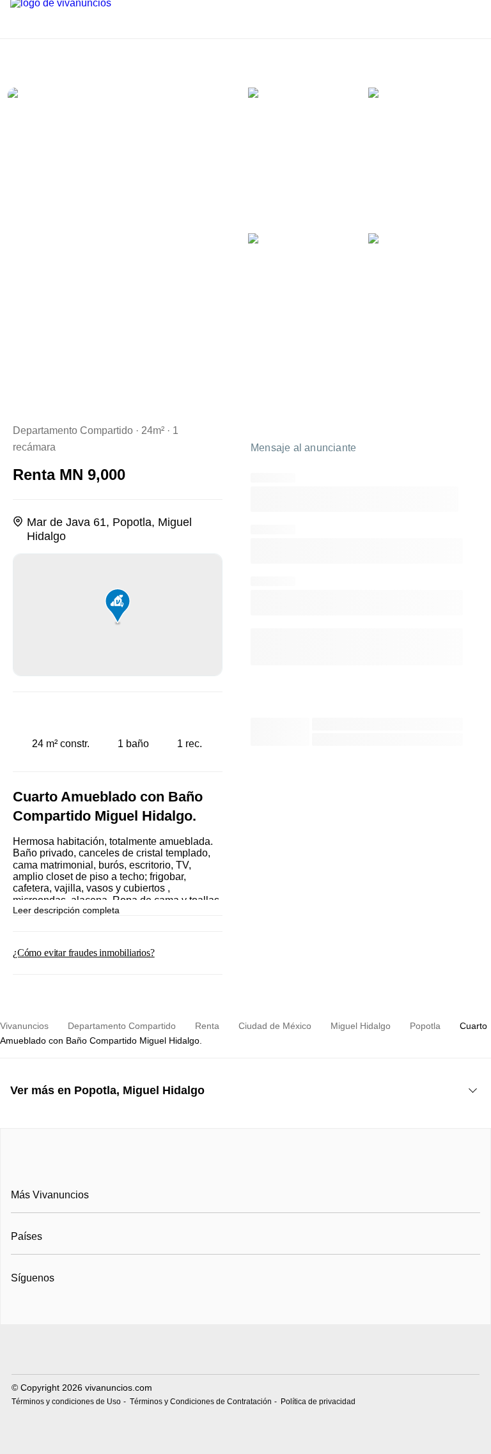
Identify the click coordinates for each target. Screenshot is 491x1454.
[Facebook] (21, 1309)
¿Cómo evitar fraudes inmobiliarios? (84, 952)
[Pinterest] (84, 1309)
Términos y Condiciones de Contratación (201, 1401)
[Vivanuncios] (245, 1166)
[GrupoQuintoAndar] (245, 1350)
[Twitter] (63, 1309)
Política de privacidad (318, 1401)
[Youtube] (42, 1309)
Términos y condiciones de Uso (66, 1401)
